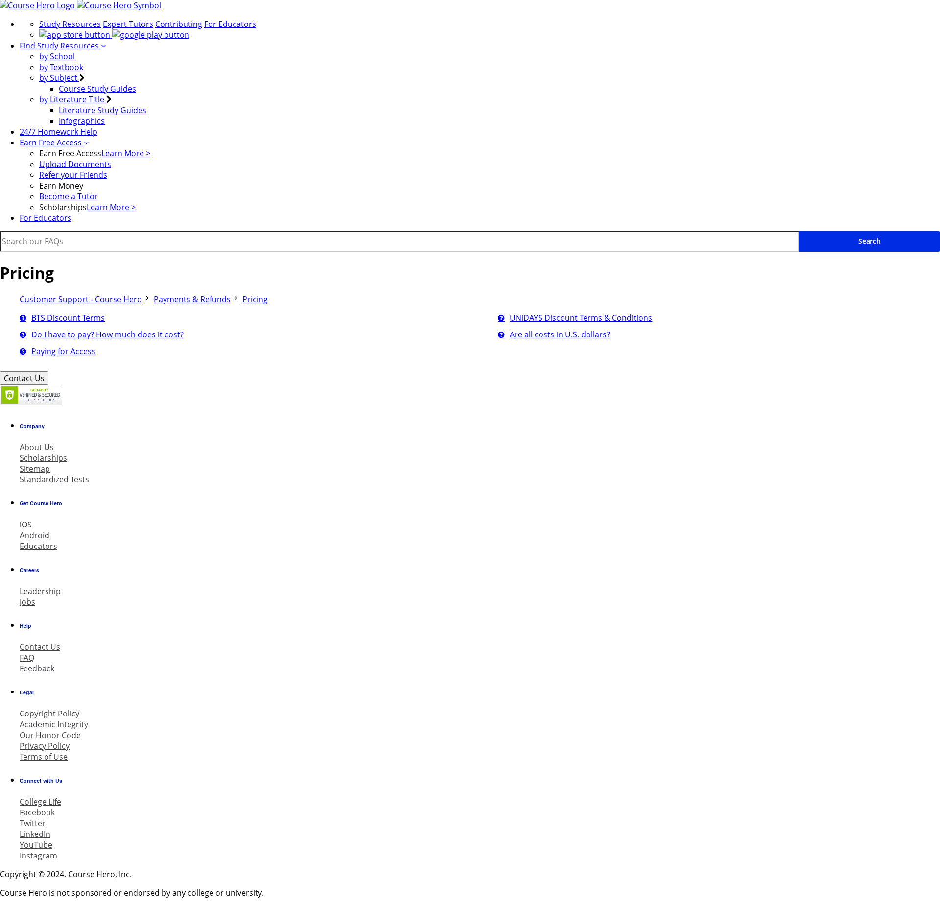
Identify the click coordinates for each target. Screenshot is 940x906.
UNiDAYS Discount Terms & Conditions (581, 317)
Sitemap (35, 468)
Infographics (82, 121)
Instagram (38, 855)
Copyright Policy (49, 713)
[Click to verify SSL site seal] (31, 402)
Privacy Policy (45, 745)
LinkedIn (35, 834)
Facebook (37, 812)
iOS (26, 524)
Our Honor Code (50, 735)
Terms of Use (44, 756)
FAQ (27, 657)
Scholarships (43, 458)
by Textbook (61, 67)
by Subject (59, 77)
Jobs (27, 601)
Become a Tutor (68, 196)
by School (57, 56)
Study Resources (70, 24)
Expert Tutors (128, 24)
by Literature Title (72, 99)
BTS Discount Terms (68, 317)
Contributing (178, 24)
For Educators (230, 24)
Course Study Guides (97, 88)
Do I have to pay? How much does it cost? (107, 334)
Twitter (33, 823)
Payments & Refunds (192, 299)
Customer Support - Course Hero (81, 299)
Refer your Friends (73, 174)
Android (34, 535)
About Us (37, 447)
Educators (38, 546)
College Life (40, 801)
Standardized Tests (54, 479)
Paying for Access (63, 351)
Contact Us (24, 378)
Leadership (40, 591)
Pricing (255, 299)
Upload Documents (75, 164)
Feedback (37, 668)
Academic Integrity (54, 724)
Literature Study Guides (102, 110)
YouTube (36, 844)
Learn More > (125, 153)
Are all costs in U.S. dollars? (560, 334)
